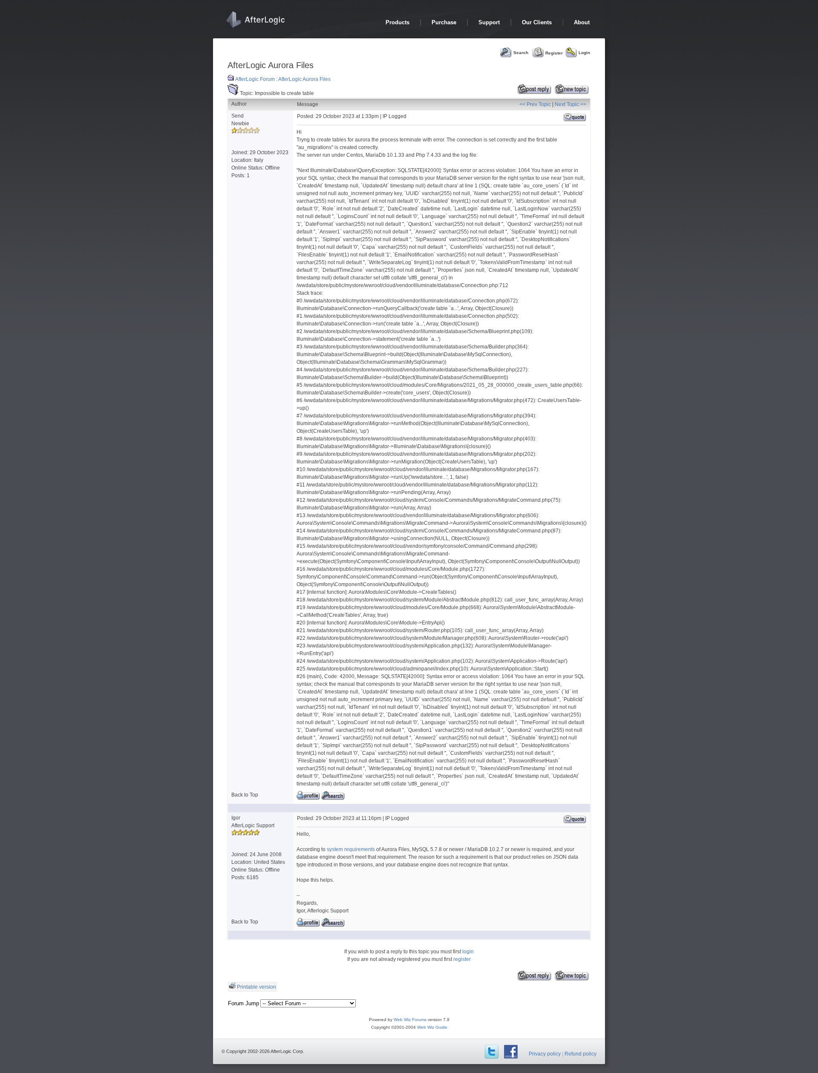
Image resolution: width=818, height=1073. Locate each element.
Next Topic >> (570, 104)
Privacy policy (545, 1054)
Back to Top (244, 795)
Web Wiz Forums (410, 1019)
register (462, 959)
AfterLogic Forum (255, 79)
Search (520, 52)
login (468, 952)
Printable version (256, 987)
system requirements (351, 849)
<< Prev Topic (535, 104)
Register (554, 52)
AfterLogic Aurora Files (304, 79)
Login (584, 52)
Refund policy (580, 1054)
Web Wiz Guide (432, 1027)
